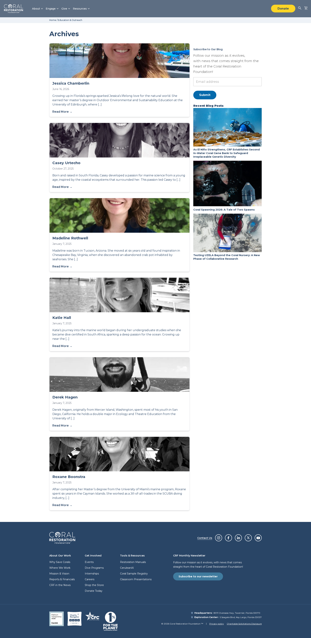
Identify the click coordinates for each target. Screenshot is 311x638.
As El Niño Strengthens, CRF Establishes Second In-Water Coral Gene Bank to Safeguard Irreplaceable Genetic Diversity (226, 153)
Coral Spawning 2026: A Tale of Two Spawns (224, 209)
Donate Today (93, 590)
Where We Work (59, 567)
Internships (92, 573)
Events (89, 562)
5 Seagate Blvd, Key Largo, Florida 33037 (241, 617)
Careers (89, 579)
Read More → (62, 111)
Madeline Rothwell (70, 238)
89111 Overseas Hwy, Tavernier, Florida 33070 (237, 613)
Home (52, 20)
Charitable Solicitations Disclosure (244, 623)
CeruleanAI (127, 567)
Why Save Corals (59, 562)
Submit (204, 95)
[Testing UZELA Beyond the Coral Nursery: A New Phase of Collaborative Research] (227, 233)
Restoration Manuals (133, 562)
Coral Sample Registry (134, 573)
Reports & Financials (62, 579)
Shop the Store (94, 585)
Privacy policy (216, 623)
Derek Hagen (65, 397)
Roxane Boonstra (68, 477)
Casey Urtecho (66, 163)
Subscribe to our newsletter (198, 576)
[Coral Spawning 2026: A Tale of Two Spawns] (227, 183)
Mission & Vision (59, 573)
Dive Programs (94, 567)
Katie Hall (61, 317)
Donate (283, 8)
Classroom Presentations (136, 579)
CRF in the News (60, 585)
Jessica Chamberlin (70, 83)
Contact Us (204, 538)
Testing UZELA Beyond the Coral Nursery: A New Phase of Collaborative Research (226, 257)
